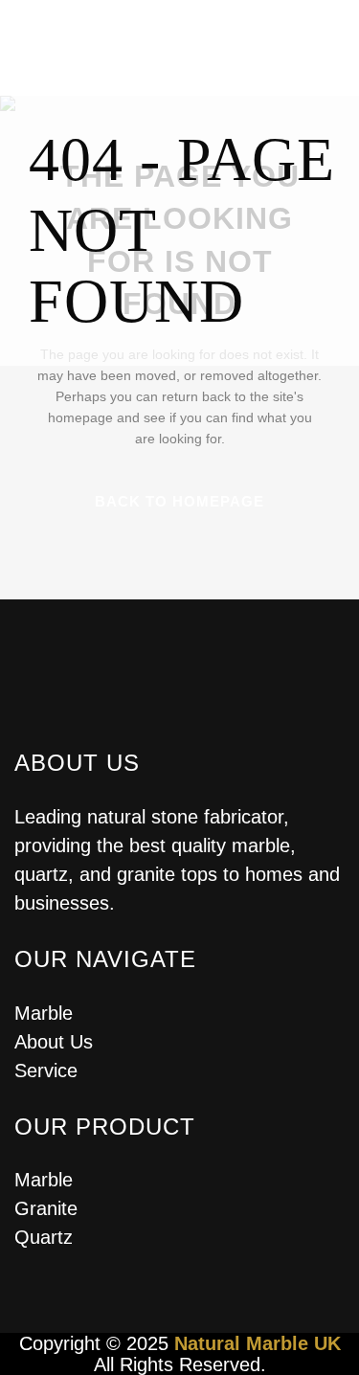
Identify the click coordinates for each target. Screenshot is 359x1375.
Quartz (43, 1237)
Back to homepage (179, 501)
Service (46, 1070)
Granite (46, 1208)
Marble (43, 1013)
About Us (53, 1041)
